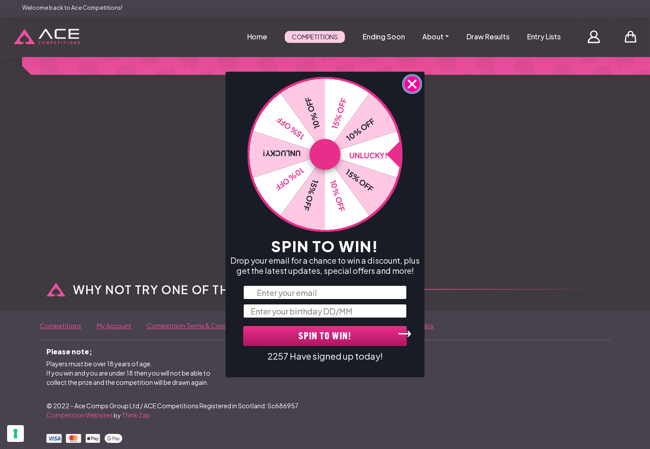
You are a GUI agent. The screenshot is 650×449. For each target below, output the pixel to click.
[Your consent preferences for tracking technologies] (15, 433)
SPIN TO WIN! (324, 337)
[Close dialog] (412, 84)
